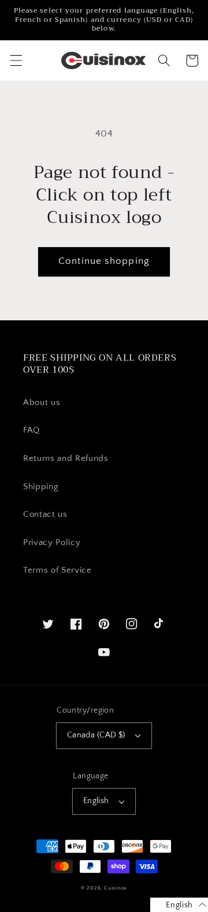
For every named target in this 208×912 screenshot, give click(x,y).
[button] (15, 60)
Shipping (40, 486)
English (96, 800)
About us (41, 402)
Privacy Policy (51, 542)
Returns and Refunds (66, 458)
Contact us (45, 514)
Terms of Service (57, 570)
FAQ (31, 430)
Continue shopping (104, 261)
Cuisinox (115, 888)
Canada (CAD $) (96, 735)
